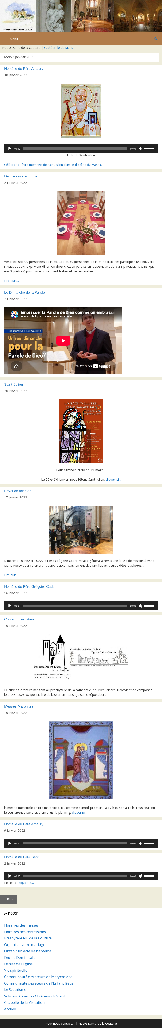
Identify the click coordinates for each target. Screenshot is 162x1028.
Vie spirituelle (15, 970)
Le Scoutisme (15, 989)
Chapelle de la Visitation (24, 1002)
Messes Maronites (18, 706)
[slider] (150, 148)
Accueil (10, 1008)
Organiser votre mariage (24, 944)
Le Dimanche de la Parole (24, 292)
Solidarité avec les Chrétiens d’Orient (34, 996)
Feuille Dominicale (19, 957)
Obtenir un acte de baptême (27, 950)
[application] (81, 148)
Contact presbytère (19, 619)
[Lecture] (10, 148)
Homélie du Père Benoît (23, 857)
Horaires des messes (21, 925)
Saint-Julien (13, 384)
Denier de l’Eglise (18, 963)
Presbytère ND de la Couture (28, 938)
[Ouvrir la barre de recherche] (156, 38)
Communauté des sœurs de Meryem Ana (38, 976)
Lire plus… (11, 280)
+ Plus (8, 899)
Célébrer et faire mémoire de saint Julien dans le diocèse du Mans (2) (54, 164)
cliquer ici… (113, 479)
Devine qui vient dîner (21, 176)
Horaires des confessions (25, 931)
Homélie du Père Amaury (23, 69)
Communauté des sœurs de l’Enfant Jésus (38, 983)
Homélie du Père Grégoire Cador (30, 587)
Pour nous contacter (60, 1023)
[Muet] (140, 148)
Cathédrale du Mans (58, 47)
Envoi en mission (17, 491)
